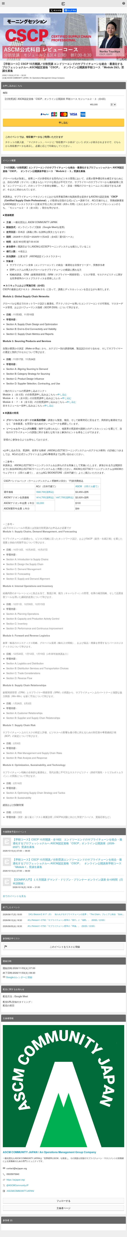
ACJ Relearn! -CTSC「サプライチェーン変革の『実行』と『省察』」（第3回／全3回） (67, 920)
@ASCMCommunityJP (17, 1185)
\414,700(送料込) (45, 497)
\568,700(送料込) (45, 491)
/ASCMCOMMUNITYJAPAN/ (20, 1190)
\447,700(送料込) (65, 497)
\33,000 (40, 503)
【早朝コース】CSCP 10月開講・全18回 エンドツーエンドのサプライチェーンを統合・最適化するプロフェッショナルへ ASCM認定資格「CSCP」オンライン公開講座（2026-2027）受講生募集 (67, 843)
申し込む (63, 122)
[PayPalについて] (44, 114)
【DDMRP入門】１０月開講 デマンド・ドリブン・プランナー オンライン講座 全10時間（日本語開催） (68, 881)
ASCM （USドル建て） (87, 486)
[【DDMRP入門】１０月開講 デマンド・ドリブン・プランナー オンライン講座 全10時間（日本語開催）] (7, 882)
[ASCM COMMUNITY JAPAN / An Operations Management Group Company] (63, 1086)
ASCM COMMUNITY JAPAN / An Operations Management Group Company (49, 1152)
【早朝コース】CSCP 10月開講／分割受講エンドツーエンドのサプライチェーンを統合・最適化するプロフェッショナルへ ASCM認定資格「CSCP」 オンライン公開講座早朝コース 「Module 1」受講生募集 (67, 863)
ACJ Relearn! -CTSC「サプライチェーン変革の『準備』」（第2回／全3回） (62, 925)
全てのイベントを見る (14, 896)
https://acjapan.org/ (15, 1179)
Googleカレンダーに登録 (19, 977)
